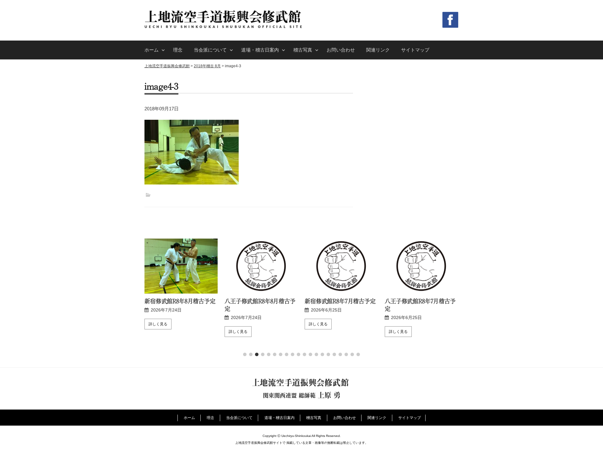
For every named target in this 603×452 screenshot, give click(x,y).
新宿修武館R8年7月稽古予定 (340, 301)
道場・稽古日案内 (260, 49)
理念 (177, 49)
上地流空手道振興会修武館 (222, 16)
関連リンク (378, 49)
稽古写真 (302, 49)
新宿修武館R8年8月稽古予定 (179, 301)
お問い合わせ (341, 49)
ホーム (151, 49)
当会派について (210, 49)
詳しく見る (158, 324)
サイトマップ (415, 49)
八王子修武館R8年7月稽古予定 (420, 304)
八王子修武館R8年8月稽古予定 (260, 304)
